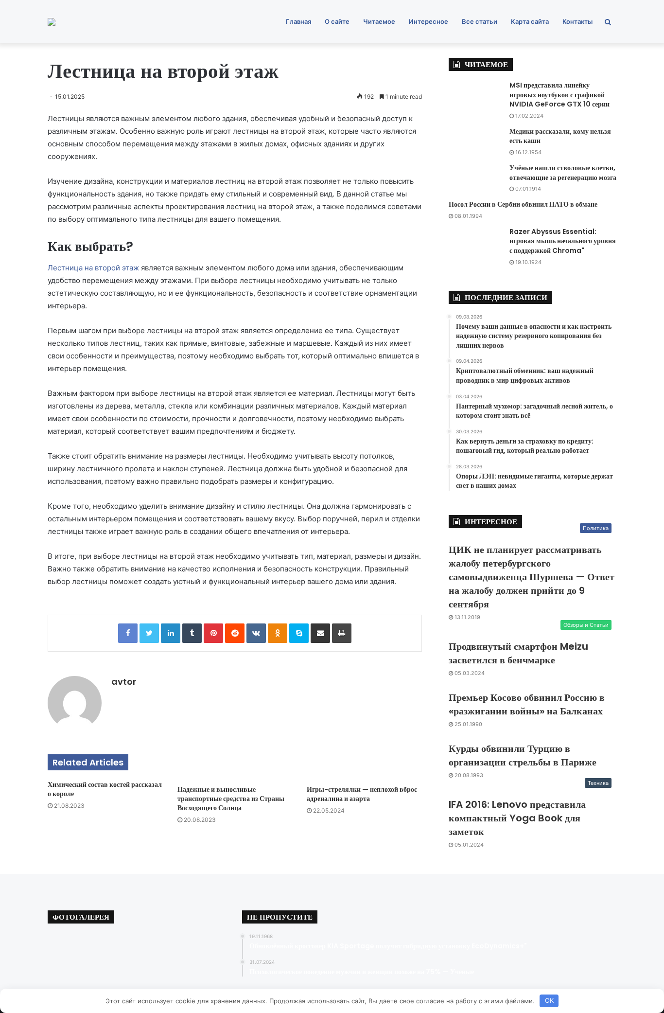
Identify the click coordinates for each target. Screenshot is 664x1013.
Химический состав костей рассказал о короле (105, 789)
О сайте (337, 21)
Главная (298, 21)
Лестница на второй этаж (94, 267)
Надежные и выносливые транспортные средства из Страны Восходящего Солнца (230, 798)
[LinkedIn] (170, 633)
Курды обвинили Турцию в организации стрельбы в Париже (522, 755)
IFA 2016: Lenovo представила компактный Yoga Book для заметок (517, 818)
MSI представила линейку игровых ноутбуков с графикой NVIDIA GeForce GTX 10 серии (559, 94)
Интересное (428, 21)
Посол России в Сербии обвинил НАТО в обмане (523, 204)
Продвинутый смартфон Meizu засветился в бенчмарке (518, 653)
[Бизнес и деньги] (51, 22)
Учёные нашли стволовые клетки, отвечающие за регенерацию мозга (562, 172)
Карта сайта (530, 21)
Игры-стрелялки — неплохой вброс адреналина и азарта (362, 793)
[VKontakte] (256, 633)
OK (549, 1000)
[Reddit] (235, 633)
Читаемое (379, 21)
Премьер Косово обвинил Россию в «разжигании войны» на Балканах (527, 704)
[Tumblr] (192, 633)
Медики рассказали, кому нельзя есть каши (560, 136)
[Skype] (299, 633)
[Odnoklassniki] (277, 633)
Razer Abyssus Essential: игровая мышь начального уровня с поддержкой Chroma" (562, 241)
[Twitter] (149, 633)
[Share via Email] (320, 633)
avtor (123, 681)
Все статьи (479, 21)
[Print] (341, 633)
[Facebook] (128, 633)
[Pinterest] (213, 633)
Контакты (577, 21)
